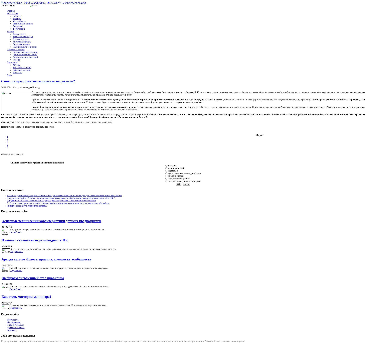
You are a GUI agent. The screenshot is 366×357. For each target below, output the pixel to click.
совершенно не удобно (179, 178)
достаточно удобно (177, 168)
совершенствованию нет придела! (184, 181)
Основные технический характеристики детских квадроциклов (51, 221)
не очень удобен (175, 176)
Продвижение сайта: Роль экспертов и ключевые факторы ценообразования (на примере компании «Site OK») (61, 198)
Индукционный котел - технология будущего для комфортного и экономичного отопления (51, 200)
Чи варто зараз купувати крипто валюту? (27, 206)
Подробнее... (16, 232)
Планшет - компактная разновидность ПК (35, 240)
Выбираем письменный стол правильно (33, 278)
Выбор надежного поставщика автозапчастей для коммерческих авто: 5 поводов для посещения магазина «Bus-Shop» (64, 195)
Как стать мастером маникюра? (26, 297)
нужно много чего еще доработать (184, 173)
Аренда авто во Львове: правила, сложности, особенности (46, 259)
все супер (172, 165)
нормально (173, 170)
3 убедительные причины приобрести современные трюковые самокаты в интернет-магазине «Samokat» (58, 203)
